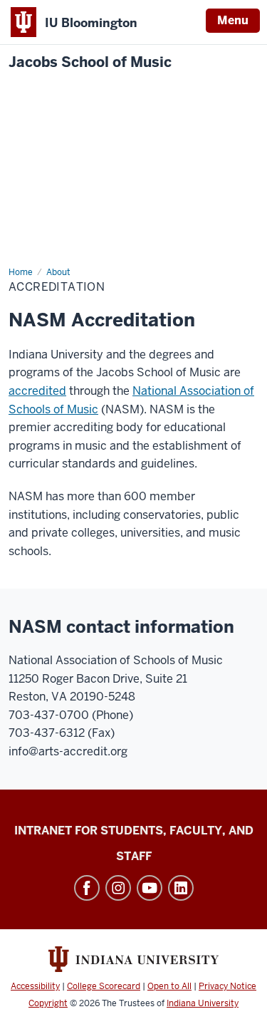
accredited (37, 390)
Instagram (118, 888)
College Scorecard (103, 986)
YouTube (149, 888)
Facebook (87, 888)
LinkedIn (181, 888)
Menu (232, 20)
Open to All (169, 986)
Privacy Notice (227, 986)
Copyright (48, 1003)
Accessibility (35, 986)
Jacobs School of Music (90, 62)
